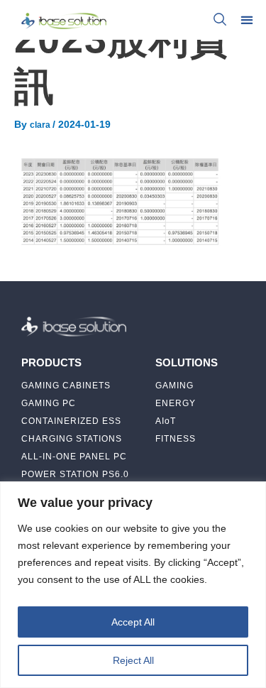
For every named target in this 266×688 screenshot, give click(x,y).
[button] (246, 19)
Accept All (133, 622)
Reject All (133, 660)
